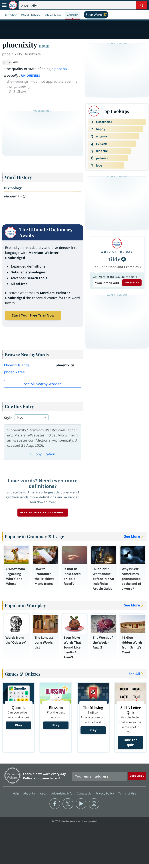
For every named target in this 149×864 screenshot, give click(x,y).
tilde (114, 259)
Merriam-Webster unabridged (43, 512)
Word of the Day (117, 252)
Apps (44, 793)
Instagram (94, 803)
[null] (123, 259)
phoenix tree (14, 372)
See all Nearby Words (41, 383)
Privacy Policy (105, 793)
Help (16, 793)
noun (44, 46)
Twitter (68, 803)
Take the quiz (130, 742)
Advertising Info (62, 793)
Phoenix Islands (16, 365)
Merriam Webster (12, 775)
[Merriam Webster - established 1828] (13, 5)
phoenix (61, 68)
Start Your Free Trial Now (33, 315)
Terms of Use (127, 793)
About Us (30, 793)
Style (8, 417)
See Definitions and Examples (116, 267)
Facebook (54, 803)
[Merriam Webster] (117, 243)
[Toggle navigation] (4, 5)
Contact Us (84, 793)
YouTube (81, 803)
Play (18, 725)
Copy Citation (44, 454)
